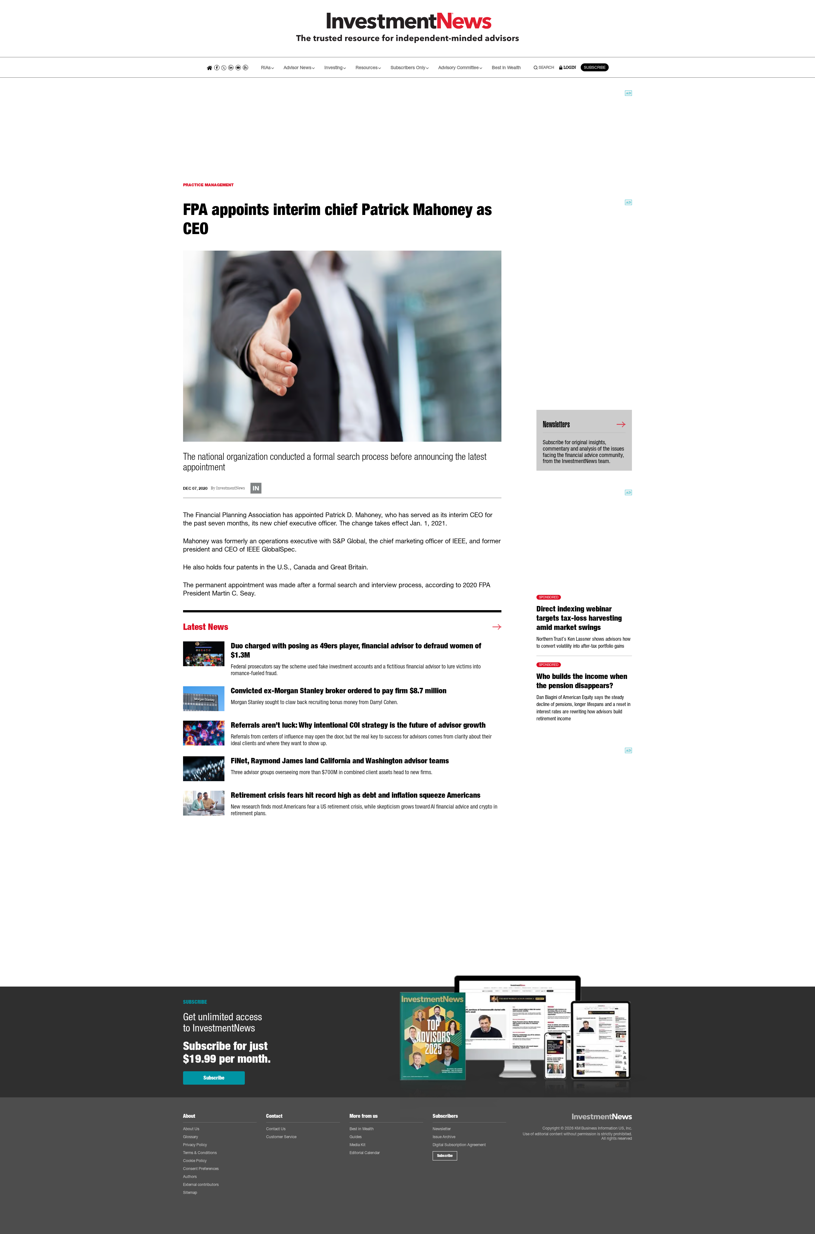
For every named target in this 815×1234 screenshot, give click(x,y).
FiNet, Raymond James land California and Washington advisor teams (340, 760)
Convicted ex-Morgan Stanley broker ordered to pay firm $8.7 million (338, 690)
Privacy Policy (195, 1144)
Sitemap (190, 1192)
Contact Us (276, 1128)
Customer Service (281, 1136)
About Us (191, 1128)
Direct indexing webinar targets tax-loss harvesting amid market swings (579, 618)
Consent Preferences (201, 1168)
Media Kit (357, 1144)
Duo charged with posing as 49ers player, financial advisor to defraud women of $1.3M (356, 650)
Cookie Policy (195, 1160)
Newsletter (442, 1128)
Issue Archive (444, 1136)
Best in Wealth (506, 67)
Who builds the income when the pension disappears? (581, 681)
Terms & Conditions (200, 1152)
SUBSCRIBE (595, 67)
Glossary (190, 1136)
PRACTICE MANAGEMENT (208, 184)
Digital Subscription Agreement (459, 1144)
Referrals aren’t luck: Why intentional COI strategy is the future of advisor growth (358, 725)
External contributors (201, 1184)
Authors (190, 1176)
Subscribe (213, 1078)
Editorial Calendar (365, 1152)
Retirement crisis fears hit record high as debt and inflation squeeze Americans (355, 795)
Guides (356, 1136)
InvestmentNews (230, 488)
